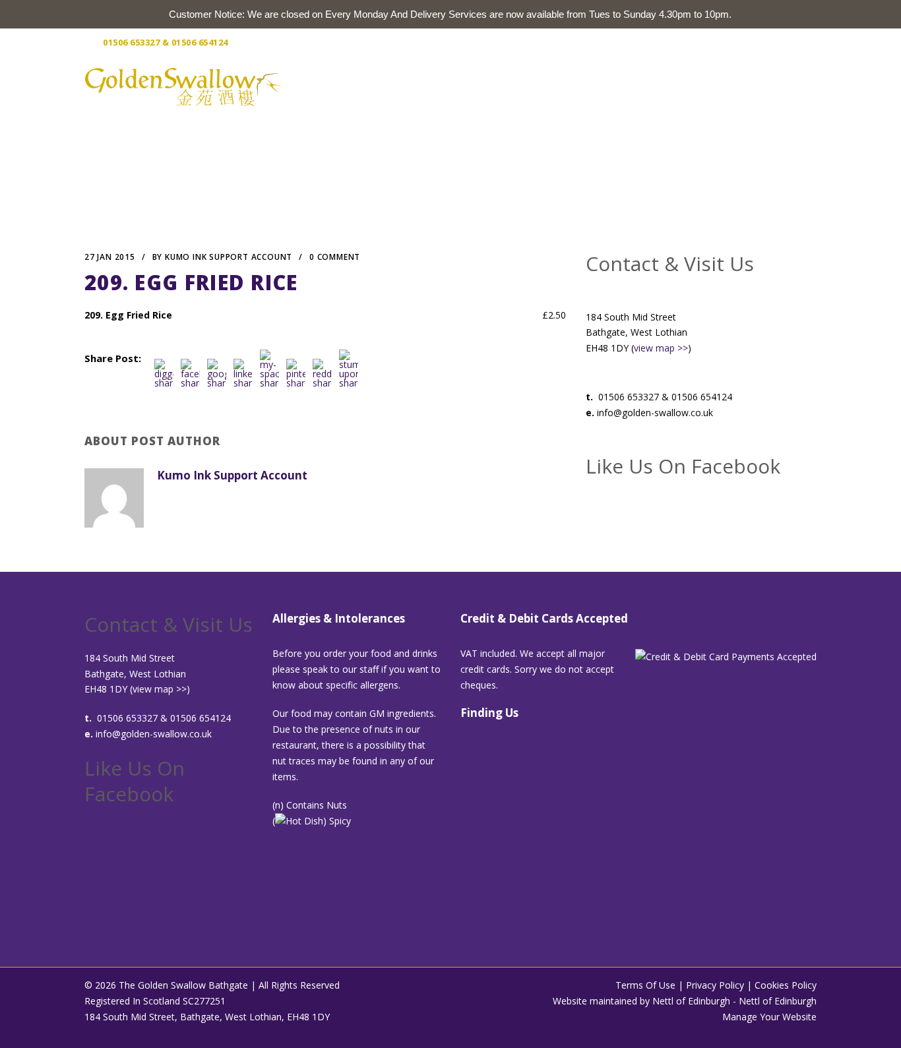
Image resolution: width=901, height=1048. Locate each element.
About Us (494, 86)
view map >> (661, 348)
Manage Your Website (769, 1016)
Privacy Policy (715, 985)
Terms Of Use (645, 985)
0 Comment (334, 256)
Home (435, 86)
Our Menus (566, 86)
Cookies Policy (786, 985)
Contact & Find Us (750, 86)
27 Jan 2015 (109, 256)
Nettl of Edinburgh (778, 1001)
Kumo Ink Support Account (228, 256)
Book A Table (648, 86)
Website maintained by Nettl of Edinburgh (641, 1001)
